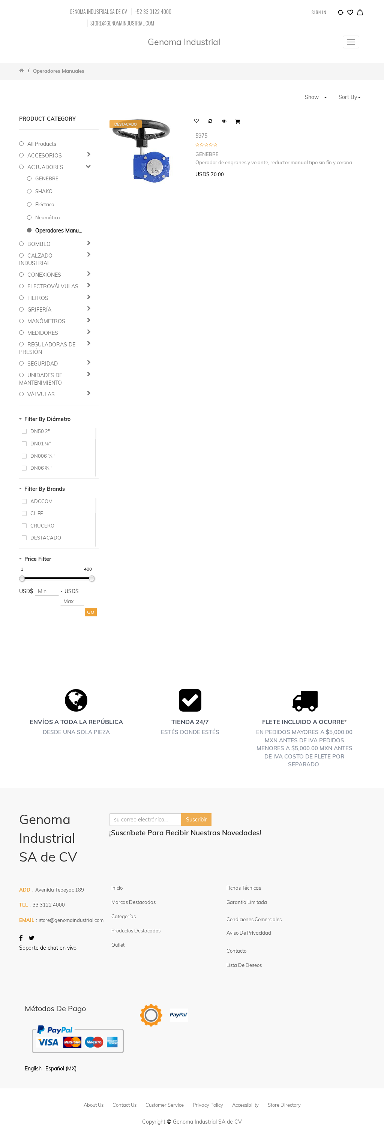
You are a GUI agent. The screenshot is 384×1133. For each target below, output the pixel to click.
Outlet (117, 945)
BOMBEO (39, 244)
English (33, 1068)
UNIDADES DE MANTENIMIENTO (40, 379)
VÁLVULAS (41, 394)
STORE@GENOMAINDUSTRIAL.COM (122, 23)
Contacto (236, 951)
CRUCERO (42, 526)
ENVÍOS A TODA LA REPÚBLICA (76, 721)
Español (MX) (60, 1068)
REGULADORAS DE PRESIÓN (47, 348)
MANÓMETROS (46, 321)
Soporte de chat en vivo (47, 947)
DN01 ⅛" (40, 444)
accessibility (245, 1105)
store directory (284, 1105)
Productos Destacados (135, 931)
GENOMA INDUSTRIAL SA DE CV (98, 11)
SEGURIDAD (42, 363)
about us (94, 1105)
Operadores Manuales (59, 230)
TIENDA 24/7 (190, 721)
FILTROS (37, 298)
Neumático (47, 217)
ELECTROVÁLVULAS (52, 286)
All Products (41, 144)
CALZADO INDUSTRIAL (35, 259)
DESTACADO (45, 538)
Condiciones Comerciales (254, 919)
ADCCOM (41, 501)
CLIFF (36, 513)
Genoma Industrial (184, 41)
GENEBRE (46, 178)
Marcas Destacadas (133, 902)
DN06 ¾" (41, 468)
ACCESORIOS (44, 155)
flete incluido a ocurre (303, 721)
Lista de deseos (244, 965)
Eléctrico (44, 204)
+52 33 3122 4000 (153, 11)
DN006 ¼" (42, 456)
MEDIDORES (42, 333)
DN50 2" (40, 431)
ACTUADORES (45, 167)
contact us (124, 1105)
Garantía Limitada (247, 902)
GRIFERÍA (39, 309)
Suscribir (196, 819)
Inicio (117, 888)
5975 (201, 136)
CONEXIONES (44, 274)
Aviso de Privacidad (248, 933)
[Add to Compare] (341, 13)
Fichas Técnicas (243, 888)
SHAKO (43, 191)
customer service (165, 1105)
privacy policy (208, 1105)
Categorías (123, 916)
